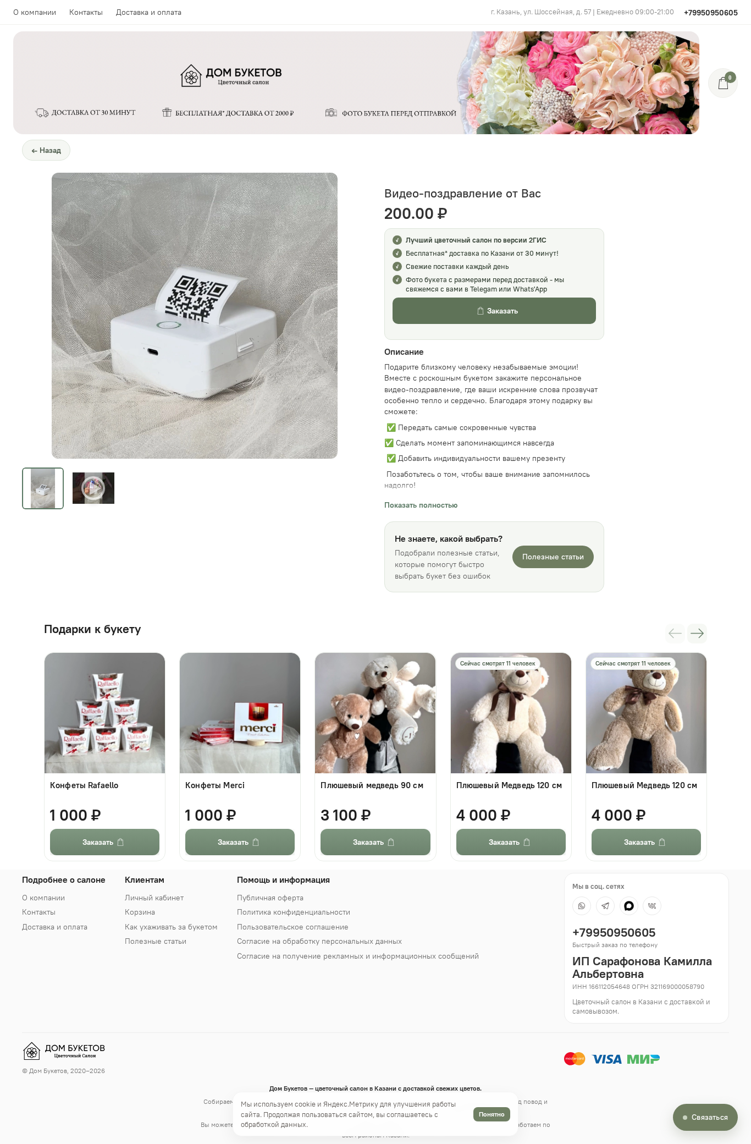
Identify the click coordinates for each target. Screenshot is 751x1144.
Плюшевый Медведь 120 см (509, 785)
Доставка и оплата (148, 12)
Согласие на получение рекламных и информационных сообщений (358, 956)
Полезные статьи (553, 557)
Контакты (86, 12)
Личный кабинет (154, 898)
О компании (34, 12)
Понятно (492, 1114)
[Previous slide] (69, 315)
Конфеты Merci (215, 785)
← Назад (46, 150)
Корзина (140, 912)
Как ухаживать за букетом (171, 927)
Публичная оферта (270, 898)
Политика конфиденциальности (293, 912)
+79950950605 (711, 13)
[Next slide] (320, 315)
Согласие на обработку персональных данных (319, 941)
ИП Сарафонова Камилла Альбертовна (642, 967)
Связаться (710, 1117)
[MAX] (629, 906)
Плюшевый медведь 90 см (372, 785)
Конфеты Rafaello (84, 785)
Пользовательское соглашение (293, 927)
